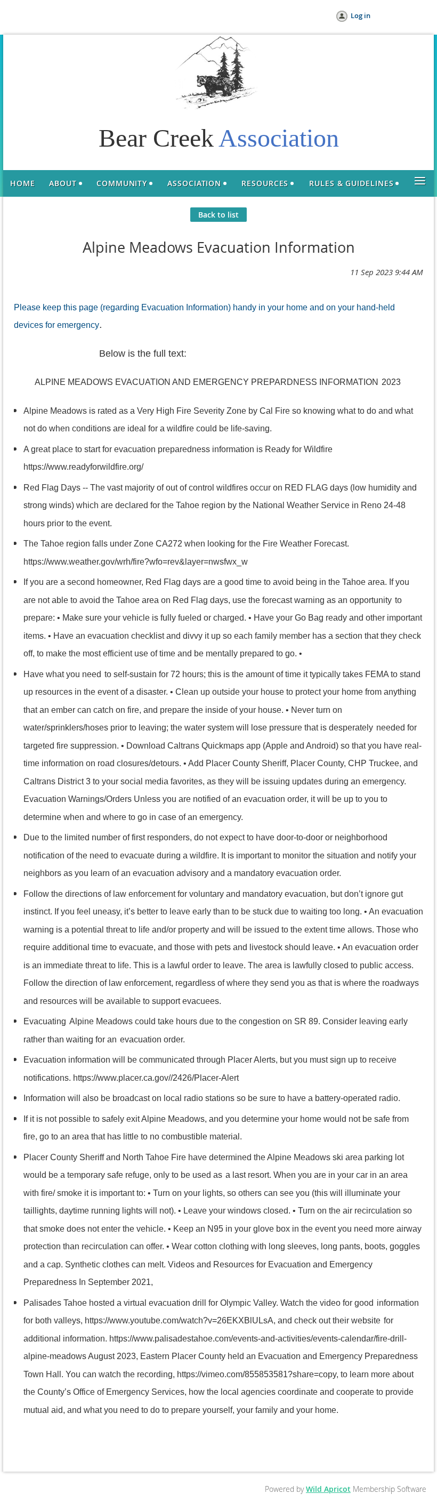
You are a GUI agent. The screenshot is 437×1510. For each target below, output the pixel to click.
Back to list (218, 215)
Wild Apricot (328, 1489)
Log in (360, 15)
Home (35, 16)
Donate (104, 16)
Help (135, 16)
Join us (68, 16)
